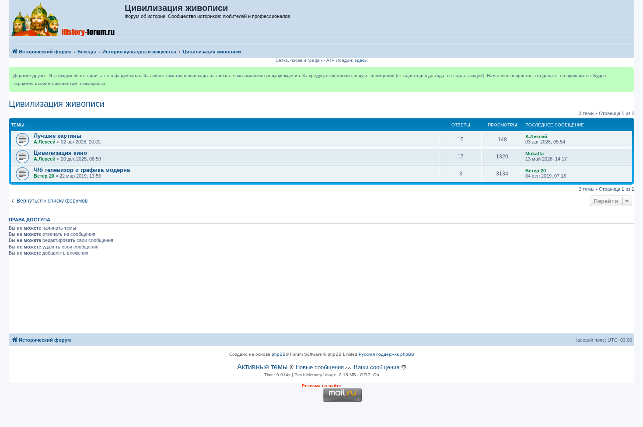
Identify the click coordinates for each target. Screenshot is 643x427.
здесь (361, 60)
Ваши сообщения (376, 367)
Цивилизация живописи (57, 103)
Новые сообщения (320, 367)
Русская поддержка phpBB (386, 354)
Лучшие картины (57, 136)
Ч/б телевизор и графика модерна (82, 170)
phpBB (279, 354)
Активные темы (262, 367)
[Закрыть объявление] (627, 74)
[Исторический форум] (67, 19)
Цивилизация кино (60, 153)
